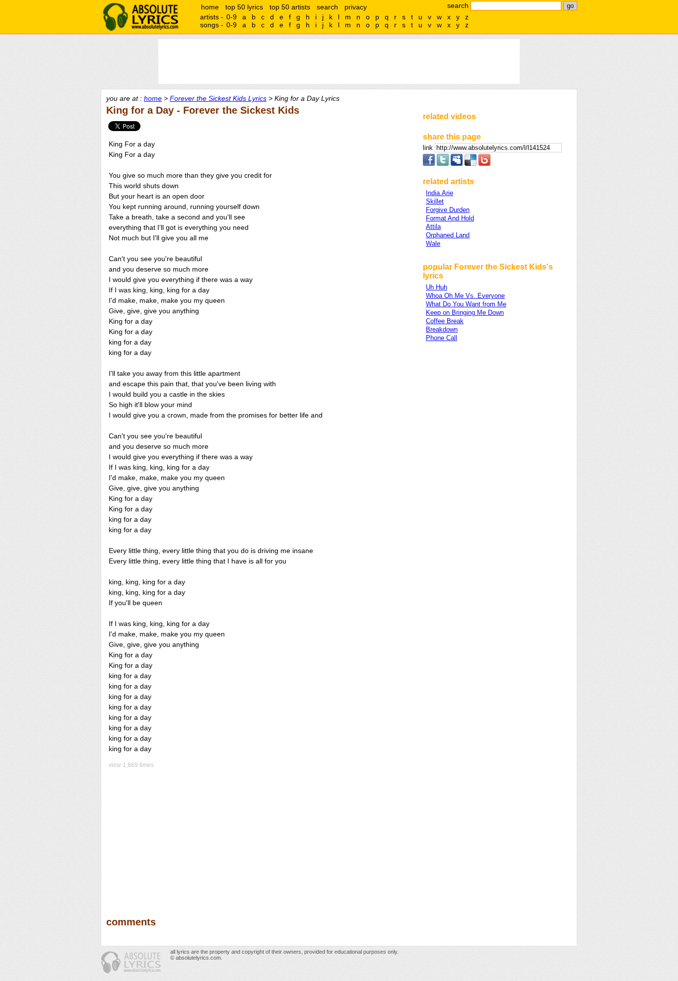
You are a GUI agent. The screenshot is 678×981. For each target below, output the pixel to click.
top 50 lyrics (244, 7)
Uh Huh (436, 287)
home (210, 7)
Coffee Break (445, 321)
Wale (433, 243)
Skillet (435, 201)
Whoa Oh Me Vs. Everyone (465, 295)
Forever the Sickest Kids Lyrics (218, 98)
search (327, 7)
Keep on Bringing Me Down (465, 312)
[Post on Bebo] (484, 163)
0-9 (231, 17)
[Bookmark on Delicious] (470, 163)
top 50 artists (290, 7)
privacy (355, 7)
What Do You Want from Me (466, 304)
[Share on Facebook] (429, 163)
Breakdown (442, 329)
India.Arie (439, 193)
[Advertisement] (260, 835)
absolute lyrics (140, 17)
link (429, 147)
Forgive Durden (448, 209)
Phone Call (441, 338)
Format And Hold (450, 218)
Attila (433, 226)
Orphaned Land (448, 235)
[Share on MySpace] (457, 163)
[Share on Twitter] (443, 163)
